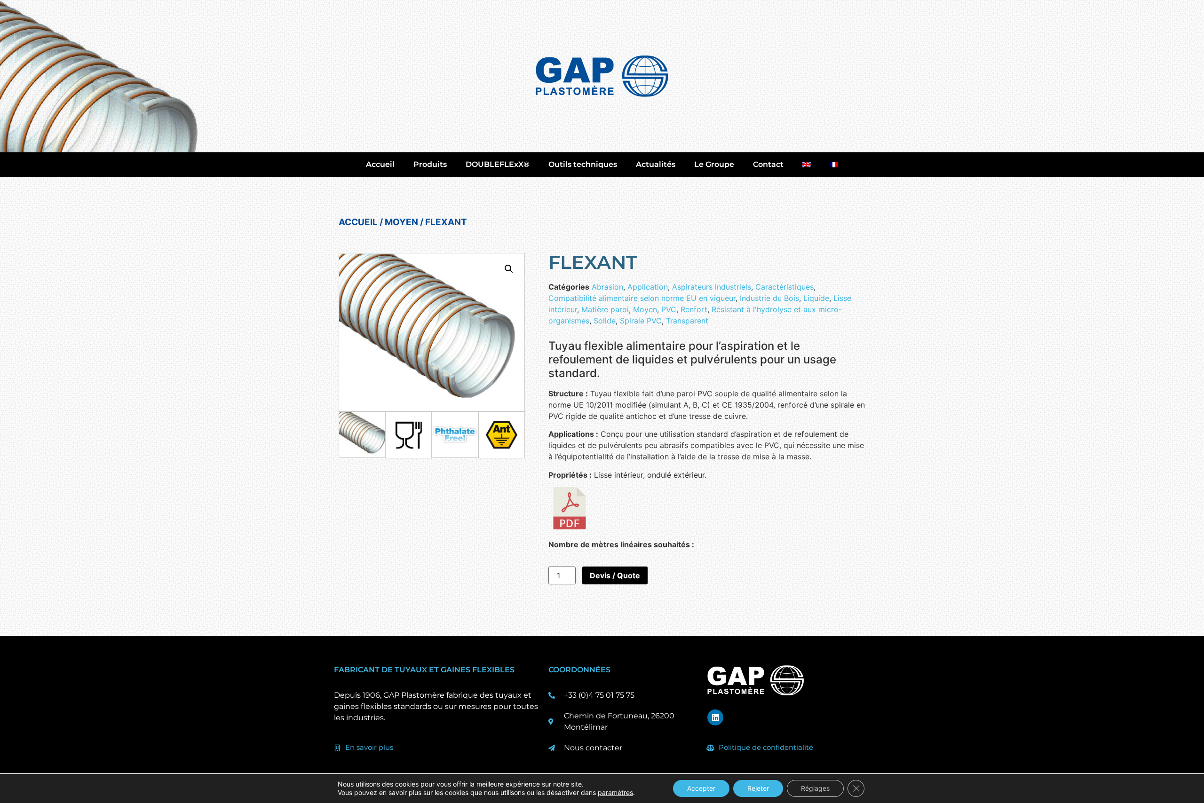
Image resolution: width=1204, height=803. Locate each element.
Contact (768, 164)
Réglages (815, 788)
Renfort (694, 309)
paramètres (615, 792)
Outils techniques (582, 164)
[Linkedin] (715, 717)
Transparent (687, 320)
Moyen (401, 222)
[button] (508, 268)
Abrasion (607, 286)
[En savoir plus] (337, 748)
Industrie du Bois (769, 298)
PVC (668, 309)
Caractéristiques (784, 286)
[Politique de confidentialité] (710, 748)
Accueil (380, 164)
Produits (430, 164)
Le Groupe (714, 164)
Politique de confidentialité (766, 747)
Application (647, 286)
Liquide (816, 298)
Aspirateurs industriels (711, 286)
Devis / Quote (615, 575)
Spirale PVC (641, 320)
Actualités (655, 164)
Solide (605, 320)
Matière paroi (605, 309)
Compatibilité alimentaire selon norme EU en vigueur (642, 298)
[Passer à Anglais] (806, 164)
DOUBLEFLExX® (498, 164)
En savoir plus (369, 747)
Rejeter (758, 788)
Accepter (701, 788)
